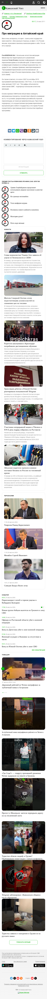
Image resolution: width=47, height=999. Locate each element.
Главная (4, 16)
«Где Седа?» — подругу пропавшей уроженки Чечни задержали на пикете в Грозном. (21, 774)
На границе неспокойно (19, 196)
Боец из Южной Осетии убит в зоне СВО (19, 646)
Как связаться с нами (20, 961)
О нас (3, 961)
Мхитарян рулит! (16, 216)
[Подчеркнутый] (15, 145)
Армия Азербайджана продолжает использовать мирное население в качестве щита (26, 189)
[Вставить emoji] (25, 145)
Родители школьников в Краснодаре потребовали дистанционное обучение (20, 344)
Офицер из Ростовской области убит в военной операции (22, 621)
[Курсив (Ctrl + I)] (10, 145)
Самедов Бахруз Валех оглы (16, 585)
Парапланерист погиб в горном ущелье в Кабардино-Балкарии (19, 601)
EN (7, 2)
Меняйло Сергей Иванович (15, 555)
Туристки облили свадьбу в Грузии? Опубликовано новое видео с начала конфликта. (22, 857)
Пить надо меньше (17, 223)
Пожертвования (40, 961)
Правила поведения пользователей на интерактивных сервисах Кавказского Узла (23, 985)
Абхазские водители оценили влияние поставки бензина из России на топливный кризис (22, 470)
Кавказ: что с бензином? (13, 13)
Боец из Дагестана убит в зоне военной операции (23, 629)
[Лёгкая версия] (11, 3)
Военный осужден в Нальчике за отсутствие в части (21, 638)
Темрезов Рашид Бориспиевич (17, 525)
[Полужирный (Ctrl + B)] (6, 145)
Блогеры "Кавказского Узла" (18, 16)
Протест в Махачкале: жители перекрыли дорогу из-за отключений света (22, 814)
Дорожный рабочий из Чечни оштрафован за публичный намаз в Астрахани (21, 686)
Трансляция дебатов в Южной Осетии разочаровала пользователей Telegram (20, 390)
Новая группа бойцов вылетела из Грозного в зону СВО (23, 611)
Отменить (23, 173)
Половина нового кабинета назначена (24, 210)
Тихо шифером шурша (18, 203)
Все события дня (38, 650)
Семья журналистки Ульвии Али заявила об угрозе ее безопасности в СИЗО (22, 256)
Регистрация (24, 167)
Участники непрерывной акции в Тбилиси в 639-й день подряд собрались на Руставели (23, 428)
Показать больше (23, 942)
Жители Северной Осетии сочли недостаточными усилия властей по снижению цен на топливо (19, 300)
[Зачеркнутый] (19, 145)
